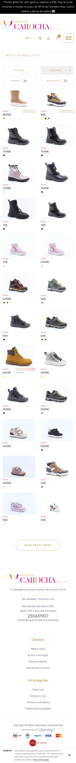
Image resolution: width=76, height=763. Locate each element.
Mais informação (41, 760)
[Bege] (4, 450)
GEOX (5, 111)
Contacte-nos (38, 696)
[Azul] (42, 450)
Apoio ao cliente (38, 661)
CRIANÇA (23, 55)
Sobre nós (38, 689)
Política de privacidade (38, 708)
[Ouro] (42, 376)
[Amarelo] (42, 118)
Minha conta (38, 648)
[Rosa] (4, 192)
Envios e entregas (38, 655)
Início (10, 55)
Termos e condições (38, 702)
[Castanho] (4, 302)
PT (27, 38)
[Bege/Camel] (4, 118)
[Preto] (4, 155)
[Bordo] (45, 118)
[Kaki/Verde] (48, 118)
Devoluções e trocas (38, 667)
